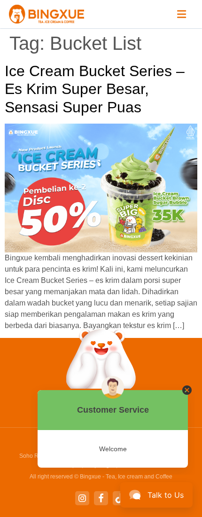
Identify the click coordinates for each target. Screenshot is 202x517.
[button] (181, 14)
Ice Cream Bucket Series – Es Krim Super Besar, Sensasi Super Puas (95, 89)
